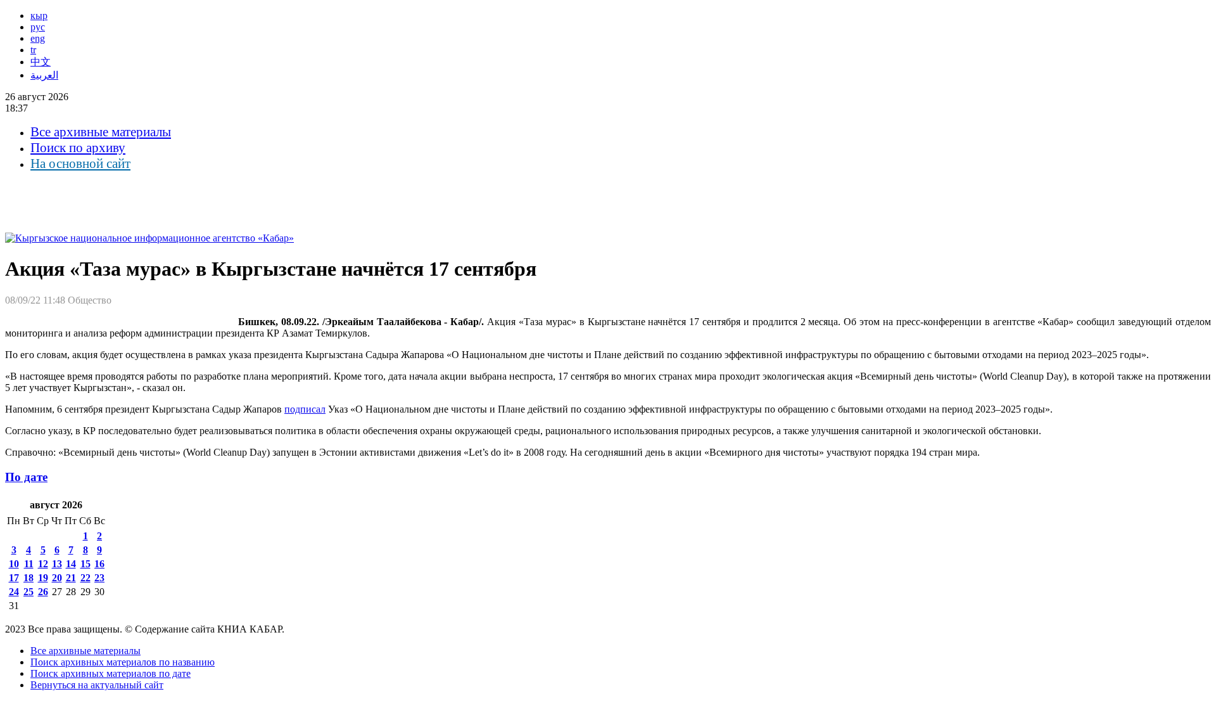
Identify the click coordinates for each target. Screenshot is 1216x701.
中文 (40, 61)
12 (43, 563)
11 (29, 563)
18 (28, 577)
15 (85, 563)
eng (37, 38)
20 (57, 577)
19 (43, 577)
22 (85, 577)
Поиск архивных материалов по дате (110, 673)
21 (71, 577)
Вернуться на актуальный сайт (96, 684)
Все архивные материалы (100, 131)
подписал (305, 409)
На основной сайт (80, 163)
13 (57, 563)
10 (14, 563)
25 (28, 591)
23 (99, 577)
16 (99, 563)
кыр (39, 15)
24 (14, 591)
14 (71, 563)
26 (43, 591)
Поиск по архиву (77, 147)
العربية (44, 75)
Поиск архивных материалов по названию (122, 662)
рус (37, 27)
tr (33, 49)
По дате (26, 477)
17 (14, 577)
